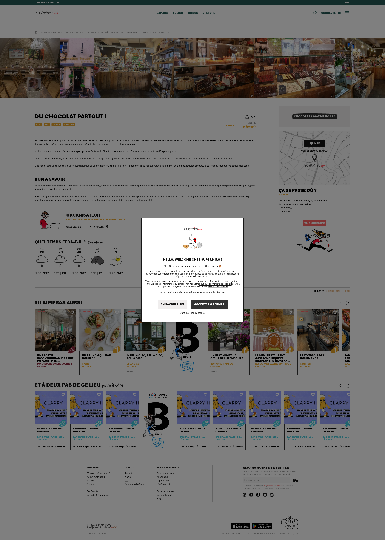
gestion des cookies (218, 286)
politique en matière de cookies (215, 283)
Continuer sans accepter (192, 312)
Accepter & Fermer (209, 304)
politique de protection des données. (207, 291)
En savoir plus (172, 304)
